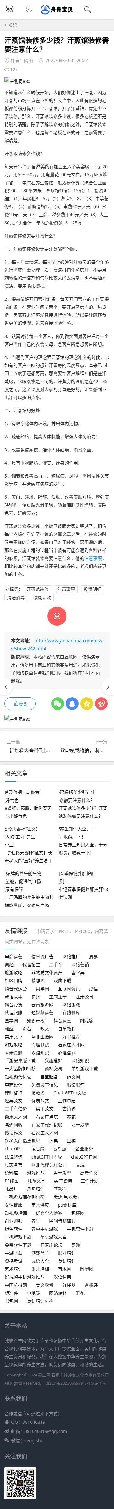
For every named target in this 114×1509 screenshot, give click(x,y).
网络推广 (71, 957)
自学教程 (67, 1029)
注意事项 (93, 558)
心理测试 (40, 1045)
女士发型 (80, 1125)
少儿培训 (40, 1269)
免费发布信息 (44, 1085)
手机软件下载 (80, 1229)
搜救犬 (38, 1093)
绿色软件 (13, 1229)
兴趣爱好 (53, 1061)
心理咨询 (67, 1053)
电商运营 (13, 957)
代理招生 (31, 964)
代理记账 (13, 1012)
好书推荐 (71, 1037)
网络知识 (80, 1061)
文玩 (80, 1165)
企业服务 (84, 1149)
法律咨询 (13, 1157)
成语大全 (40, 1261)
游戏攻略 (13, 1045)
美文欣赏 (45, 1285)
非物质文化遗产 (46, 972)
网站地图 (98, 1383)
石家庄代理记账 (46, 1125)
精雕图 (38, 980)
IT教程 (60, 1189)
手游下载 (13, 1253)
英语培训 (67, 1261)
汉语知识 (40, 1053)
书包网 (11, 1301)
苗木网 (64, 1269)
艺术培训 (13, 1269)
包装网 (78, 1213)
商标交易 (53, 1068)
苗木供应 (40, 1205)
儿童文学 (36, 1181)
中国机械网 (16, 1285)
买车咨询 (63, 1181)
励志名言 (13, 1165)
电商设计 (13, 1085)
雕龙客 (86, 1020)
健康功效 (42, 598)
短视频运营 (42, 1012)
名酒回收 (13, 1125)
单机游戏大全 (53, 1237)
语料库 (11, 1173)
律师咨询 (13, 1093)
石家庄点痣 (47, 1117)
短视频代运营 (18, 1077)
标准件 (11, 1293)
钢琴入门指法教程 (22, 1141)
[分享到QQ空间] (86, 703)
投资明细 (92, 589)
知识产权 (36, 1020)
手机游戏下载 (18, 1237)
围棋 (71, 1141)
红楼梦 (69, 1285)
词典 (53, 1141)
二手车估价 (16, 1109)
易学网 (42, 989)
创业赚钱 (13, 1221)
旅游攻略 (13, 972)
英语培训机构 (40, 1301)
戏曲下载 (62, 980)
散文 (44, 1029)
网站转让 (58, 1293)
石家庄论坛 (51, 1245)
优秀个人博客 (49, 1213)
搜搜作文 (13, 1133)
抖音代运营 (16, 989)
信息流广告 (42, 957)
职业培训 (67, 1253)
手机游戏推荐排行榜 (25, 1197)
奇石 (26, 1029)
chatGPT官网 (84, 1157)
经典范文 (13, 1101)
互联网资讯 (69, 989)
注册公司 (84, 997)
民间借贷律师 (62, 1221)
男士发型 (62, 1173)
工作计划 (89, 1181)
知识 (12, 25)
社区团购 (13, 980)
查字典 (78, 972)
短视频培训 (16, 1213)
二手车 (55, 964)
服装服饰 (76, 1085)
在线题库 (71, 1012)
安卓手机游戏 (44, 1229)
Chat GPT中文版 (70, 1093)
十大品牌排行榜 (20, 1068)
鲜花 (80, 1293)
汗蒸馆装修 (38, 589)
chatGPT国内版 (46, 1157)
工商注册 (58, 997)
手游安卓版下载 (20, 1061)
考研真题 (13, 1053)
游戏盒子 (40, 1253)
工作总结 (67, 1101)
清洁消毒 (16, 598)
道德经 (91, 1285)
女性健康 (13, 1205)
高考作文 (89, 1173)
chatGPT (13, 1149)
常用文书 (13, 1037)
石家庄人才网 (71, 1045)
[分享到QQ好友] (72, 703)
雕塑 (9, 1029)
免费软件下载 (18, 1245)
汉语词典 (62, 1277)
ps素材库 (67, 1205)
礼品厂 (11, 1189)
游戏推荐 (36, 1173)
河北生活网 (42, 1037)
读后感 (37, 1149)
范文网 (73, 1077)
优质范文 (40, 1101)
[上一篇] (6, 687)
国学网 (11, 1020)
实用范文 (45, 1109)
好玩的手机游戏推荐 (25, 1277)
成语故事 (13, 997)
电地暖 (33, 1293)
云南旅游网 (42, 1005)
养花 (71, 1117)
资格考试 (13, 1261)
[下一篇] (107, 687)
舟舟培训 (36, 1189)
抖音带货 (13, 1005)
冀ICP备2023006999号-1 (68, 1383)
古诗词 (69, 1109)
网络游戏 (71, 1005)
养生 (35, 1221)
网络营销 (80, 964)
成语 (93, 989)
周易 (93, 957)
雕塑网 (86, 1269)
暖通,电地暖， (67, 1197)
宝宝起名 (49, 1077)
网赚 (75, 1245)
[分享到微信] (57, 703)
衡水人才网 (16, 1117)
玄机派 (59, 1149)
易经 (9, 964)
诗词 (35, 997)
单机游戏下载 (84, 1068)
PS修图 (12, 1181)
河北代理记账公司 (49, 1165)
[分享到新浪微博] (101, 703)
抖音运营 (62, 1020)
